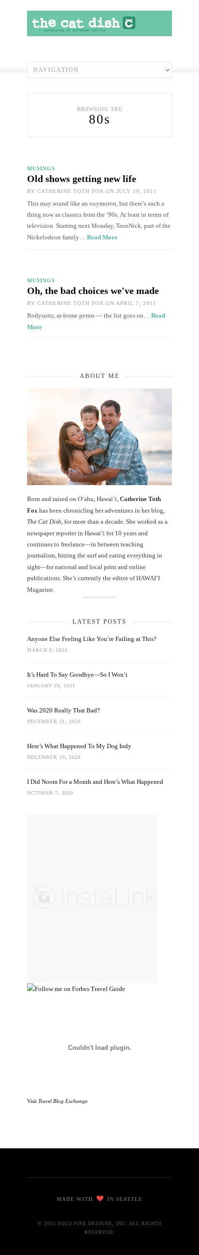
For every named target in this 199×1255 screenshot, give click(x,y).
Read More (102, 237)
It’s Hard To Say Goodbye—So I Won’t (77, 674)
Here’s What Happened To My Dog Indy (79, 746)
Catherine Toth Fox (70, 191)
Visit (57, 1101)
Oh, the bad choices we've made (93, 290)
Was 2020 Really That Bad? (63, 710)
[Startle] (76, 988)
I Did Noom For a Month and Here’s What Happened (95, 781)
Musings (41, 168)
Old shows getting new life (81, 178)
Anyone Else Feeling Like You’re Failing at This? (91, 638)
